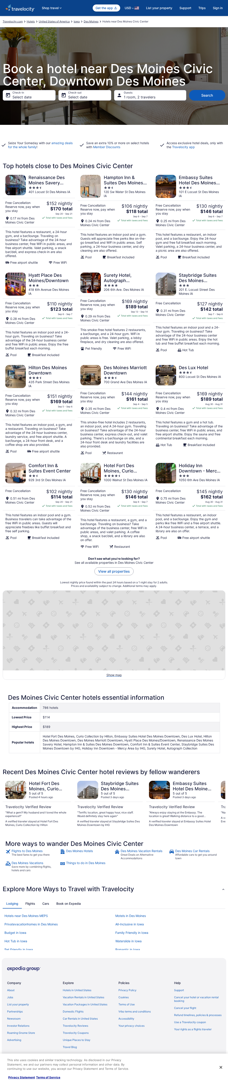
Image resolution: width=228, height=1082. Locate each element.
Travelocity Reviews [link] (75, 1025)
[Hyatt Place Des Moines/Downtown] (39, 315)
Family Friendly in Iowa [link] (131, 933)
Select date (22, 97)
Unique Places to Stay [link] (76, 1040)
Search (207, 95)
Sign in (218, 8)
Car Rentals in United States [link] (80, 1018)
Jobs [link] (10, 997)
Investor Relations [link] (18, 1025)
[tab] (12, 904)
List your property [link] (18, 1004)
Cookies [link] (123, 997)
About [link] (10, 990)
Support (185, 8)
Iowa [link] (77, 21)
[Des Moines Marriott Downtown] (114, 409)
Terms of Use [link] (126, 1004)
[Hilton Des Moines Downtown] (39, 409)
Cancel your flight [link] (185, 1008)
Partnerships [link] (15, 1011)
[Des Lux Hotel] (189, 409)
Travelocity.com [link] (13, 21)
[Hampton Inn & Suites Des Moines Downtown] (114, 219)
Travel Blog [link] (70, 1047)
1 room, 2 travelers (139, 97)
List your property (159, 8)
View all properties (114, 571)
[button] (114, 889)
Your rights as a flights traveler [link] (193, 1029)
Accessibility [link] (126, 1018)
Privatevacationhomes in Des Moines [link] (31, 924)
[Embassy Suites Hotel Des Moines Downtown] (189, 219)
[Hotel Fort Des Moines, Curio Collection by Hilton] (114, 505)
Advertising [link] (14, 1040)
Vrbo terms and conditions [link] (134, 1011)
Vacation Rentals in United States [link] (83, 997)
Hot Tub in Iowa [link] (15, 941)
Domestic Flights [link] (73, 1011)
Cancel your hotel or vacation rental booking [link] (196, 999)
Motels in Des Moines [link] (130, 916)
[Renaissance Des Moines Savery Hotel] (39, 219)
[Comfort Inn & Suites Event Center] (39, 505)
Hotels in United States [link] (77, 990)
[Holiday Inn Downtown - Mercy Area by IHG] (189, 505)
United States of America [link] (54, 21)
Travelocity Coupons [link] (76, 1032)
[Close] (221, 1067)
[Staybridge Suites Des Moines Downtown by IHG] (189, 315)
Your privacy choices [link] (131, 1025)
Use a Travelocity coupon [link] (190, 1022)
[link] (32, 854)
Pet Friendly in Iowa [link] (18, 949)
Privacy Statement (21, 1077)
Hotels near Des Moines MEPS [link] (26, 916)
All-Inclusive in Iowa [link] (129, 924)
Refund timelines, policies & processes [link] (198, 1015)
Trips (202, 8)
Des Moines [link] (91, 21)
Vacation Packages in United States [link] (85, 1004)
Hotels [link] (31, 21)
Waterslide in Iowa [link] (128, 941)
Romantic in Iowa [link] (127, 949)
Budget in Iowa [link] (15, 933)
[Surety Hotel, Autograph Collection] (114, 315)
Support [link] (179, 990)
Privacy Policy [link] (127, 990)
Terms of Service (48, 1077)
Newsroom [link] (13, 1018)
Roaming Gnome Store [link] (21, 1032)
